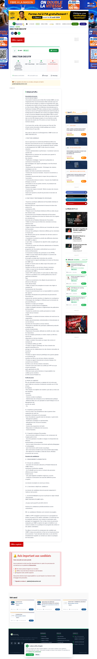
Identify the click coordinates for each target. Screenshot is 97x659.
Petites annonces (62, 638)
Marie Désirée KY (78, 232)
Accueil (12, 26)
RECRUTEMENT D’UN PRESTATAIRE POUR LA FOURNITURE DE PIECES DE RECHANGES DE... (76, 152)
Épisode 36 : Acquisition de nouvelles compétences (80, 229)
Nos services (60, 636)
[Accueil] (26, 24)
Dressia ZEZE (72, 223)
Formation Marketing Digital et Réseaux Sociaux (78, 298)
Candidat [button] (83, 24)
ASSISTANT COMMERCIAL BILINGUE (77, 601)
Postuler (55, 50)
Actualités (43, 636)
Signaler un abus (83, 652)
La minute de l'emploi (46, 642)
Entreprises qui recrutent (63, 640)
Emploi (18, 26)
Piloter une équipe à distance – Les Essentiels (78, 277)
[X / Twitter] (22, 643)
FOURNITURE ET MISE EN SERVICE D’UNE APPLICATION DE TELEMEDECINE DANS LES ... (76, 176)
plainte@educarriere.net (34, 581)
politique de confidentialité (34, 651)
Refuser (37, 654)
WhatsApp (55, 75)
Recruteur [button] (75, 24)
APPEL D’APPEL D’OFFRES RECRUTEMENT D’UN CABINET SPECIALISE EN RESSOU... (76, 129)
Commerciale (19, 601)
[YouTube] (18, 643)
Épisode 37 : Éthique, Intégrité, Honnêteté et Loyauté (74, 220)
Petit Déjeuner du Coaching (77, 287)
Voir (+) (31, 609)
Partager (46, 75)
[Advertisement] (16, 111)
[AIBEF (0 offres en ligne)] (14, 50)
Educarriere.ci (17, 652)
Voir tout (84, 112)
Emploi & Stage (45, 638)
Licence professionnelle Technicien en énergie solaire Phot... (78, 265)
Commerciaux (19, 614)
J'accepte (30, 654)
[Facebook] (11, 643)
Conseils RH (60, 642)
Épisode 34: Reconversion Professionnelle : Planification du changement (80, 247)
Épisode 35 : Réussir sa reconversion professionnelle (79, 237)
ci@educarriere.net (79, 641)
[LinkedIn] (15, 643)
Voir (84, 134)
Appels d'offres (45, 640)
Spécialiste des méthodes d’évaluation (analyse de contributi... (50, 602)
